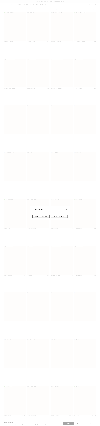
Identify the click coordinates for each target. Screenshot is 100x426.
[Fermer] (67, 209)
